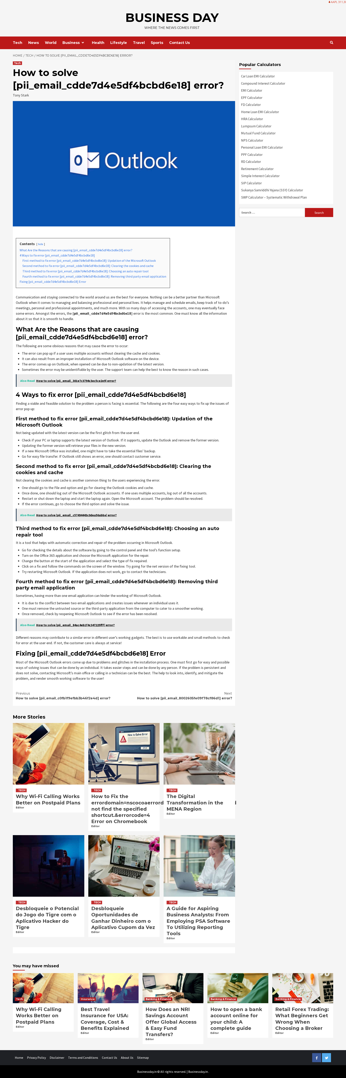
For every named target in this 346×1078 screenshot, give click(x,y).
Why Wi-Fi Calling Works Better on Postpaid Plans (38, 1015)
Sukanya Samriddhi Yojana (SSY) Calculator (272, 190)
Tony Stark (21, 95)
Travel (139, 43)
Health (98, 43)
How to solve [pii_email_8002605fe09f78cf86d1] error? (184, 696)
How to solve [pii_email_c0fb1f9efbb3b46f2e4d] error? (63, 696)
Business (71, 43)
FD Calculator (251, 104)
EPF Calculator (251, 97)
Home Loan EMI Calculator (260, 112)
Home (19, 1058)
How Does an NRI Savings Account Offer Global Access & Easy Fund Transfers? (171, 1021)
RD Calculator (251, 161)
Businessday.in (198, 1072)
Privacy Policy (36, 1058)
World (50, 43)
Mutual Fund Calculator (258, 133)
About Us (127, 1058)
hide (40, 244)
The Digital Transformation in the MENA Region (195, 802)
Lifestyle (118, 43)
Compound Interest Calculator (263, 83)
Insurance (88, 999)
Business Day (172, 17)
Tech (17, 43)
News (33, 43)
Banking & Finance (158, 999)
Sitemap (143, 1058)
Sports (157, 43)
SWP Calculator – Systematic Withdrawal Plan (274, 197)
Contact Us (179, 43)
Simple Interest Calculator (260, 176)
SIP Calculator (251, 183)
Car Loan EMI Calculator (258, 76)
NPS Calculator (252, 140)
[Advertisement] (286, 249)
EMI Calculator (251, 90)
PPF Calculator (252, 154)
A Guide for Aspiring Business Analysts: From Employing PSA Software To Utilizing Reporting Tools (198, 921)
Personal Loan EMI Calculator (262, 147)
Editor (20, 807)
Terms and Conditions (83, 1058)
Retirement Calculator (257, 169)
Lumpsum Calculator (256, 126)
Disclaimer (57, 1058)
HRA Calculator (252, 119)
